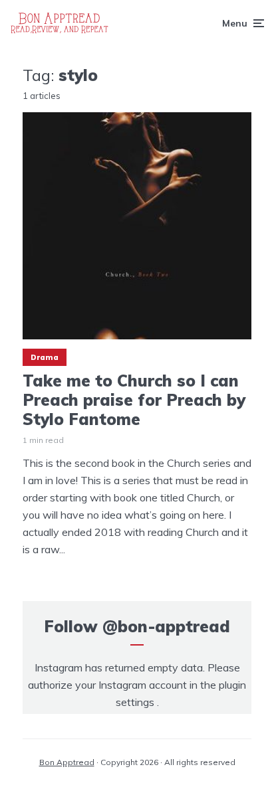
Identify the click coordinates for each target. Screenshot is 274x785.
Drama (45, 357)
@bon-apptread (166, 626)
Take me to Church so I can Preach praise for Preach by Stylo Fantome (134, 399)
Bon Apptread (66, 762)
